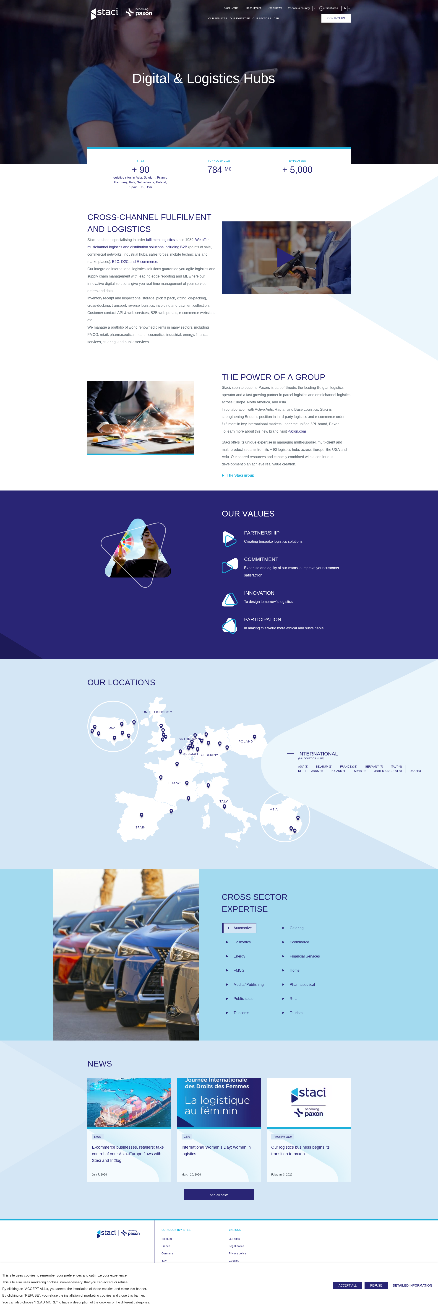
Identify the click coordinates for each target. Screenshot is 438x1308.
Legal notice (236, 1246)
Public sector (244, 999)
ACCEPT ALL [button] (348, 1285)
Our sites (234, 1239)
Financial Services (305, 956)
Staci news (275, 8)
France (166, 1246)
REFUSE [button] (376, 1285)
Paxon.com (297, 431)
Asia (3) (303, 766)
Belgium (167, 1239)
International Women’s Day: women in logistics (216, 1150)
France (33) (348, 766)
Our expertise (240, 18)
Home (295, 970)
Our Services (217, 18)
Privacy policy (237, 1253)
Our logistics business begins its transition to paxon (300, 1150)
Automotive (243, 928)
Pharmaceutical (302, 984)
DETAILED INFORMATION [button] (412, 1285)
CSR (276, 18)
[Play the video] (286, 257)
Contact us (336, 18)
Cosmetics (242, 942)
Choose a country (299, 8)
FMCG (239, 970)
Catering (297, 928)
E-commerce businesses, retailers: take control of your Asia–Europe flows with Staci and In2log (128, 1154)
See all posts (219, 1195)
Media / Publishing (249, 984)
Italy (164, 1260)
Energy (239, 956)
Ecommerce (299, 942)
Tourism (296, 1013)
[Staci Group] (121, 14)
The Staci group (240, 475)
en (344, 8)
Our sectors (262, 18)
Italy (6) (396, 766)
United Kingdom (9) (388, 771)
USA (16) (415, 771)
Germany (167, 1253)
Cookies (234, 1260)
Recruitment (253, 8)
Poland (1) (338, 771)
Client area (331, 8)
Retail (294, 999)
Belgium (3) (324, 766)
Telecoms (241, 1013)
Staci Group (231, 8)
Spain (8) (360, 771)
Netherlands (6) (310, 771)
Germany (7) (374, 766)
